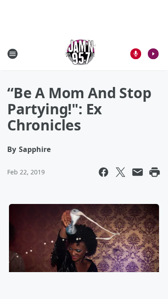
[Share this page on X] (120, 172)
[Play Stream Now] (153, 53)
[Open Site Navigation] (12, 53)
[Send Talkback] (135, 53)
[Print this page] (154, 172)
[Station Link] (81, 53)
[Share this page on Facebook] (103, 172)
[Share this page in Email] (137, 172)
